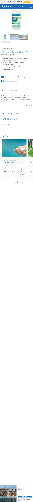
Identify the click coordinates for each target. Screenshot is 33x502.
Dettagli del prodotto (11, 113)
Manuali (5, 124)
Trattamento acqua (13, 46)
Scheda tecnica (9, 119)
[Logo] (7, 6)
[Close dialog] (32, 486)
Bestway (3, 46)
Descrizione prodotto (11, 90)
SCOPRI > (27, 2)
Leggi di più (28, 105)
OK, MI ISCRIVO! (25, 496)
